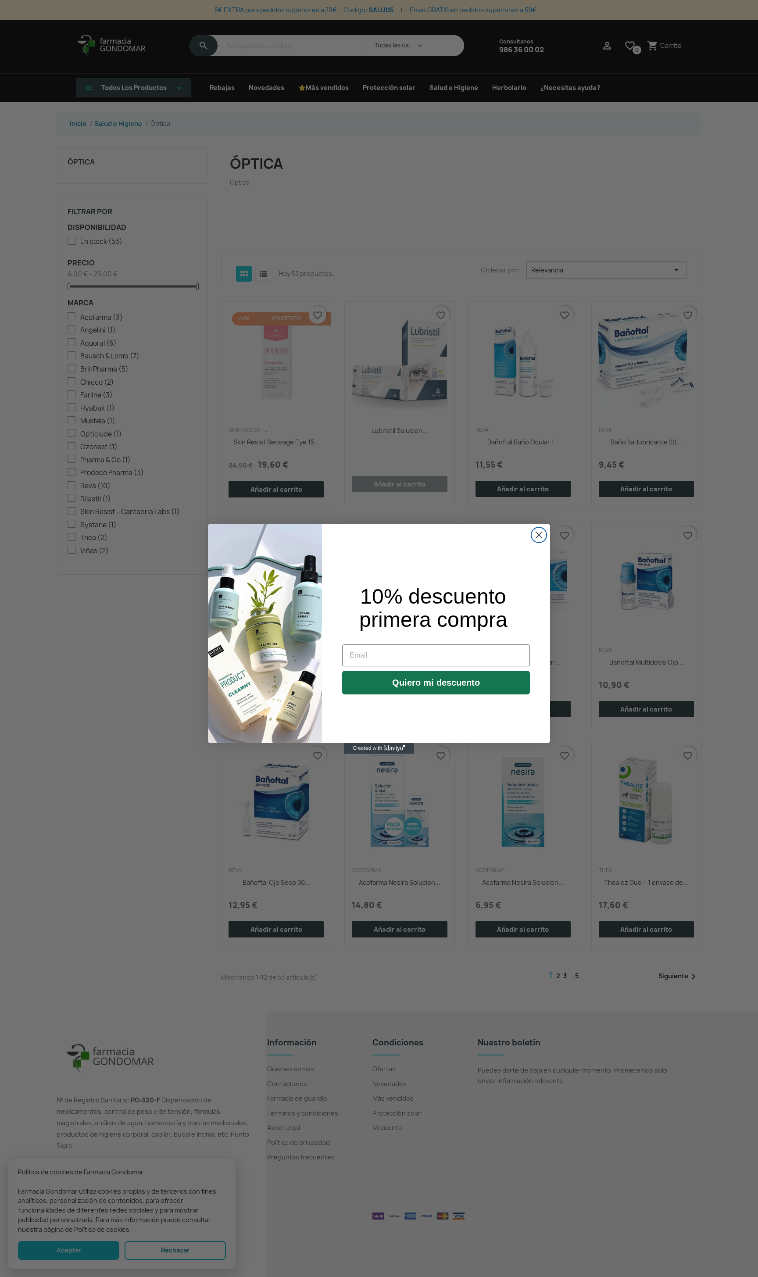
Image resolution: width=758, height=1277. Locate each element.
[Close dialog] (539, 535)
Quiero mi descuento (436, 682)
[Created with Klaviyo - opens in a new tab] (379, 748)
